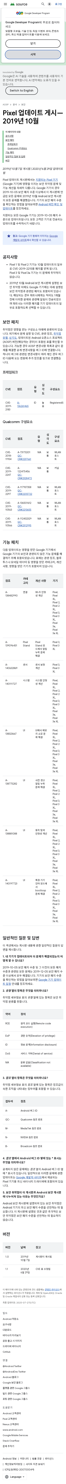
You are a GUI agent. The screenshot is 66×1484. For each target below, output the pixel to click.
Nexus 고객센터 (11, 1424)
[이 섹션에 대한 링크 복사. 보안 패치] (22, 322)
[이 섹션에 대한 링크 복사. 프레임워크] (21, 373)
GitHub (6, 1351)
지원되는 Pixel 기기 (47, 180)
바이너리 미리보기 (12, 1335)
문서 (15, 104)
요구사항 (7, 1324)
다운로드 (7, 1329)
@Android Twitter (12, 1366)
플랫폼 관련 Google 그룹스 (16, 1388)
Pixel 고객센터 (10, 1418)
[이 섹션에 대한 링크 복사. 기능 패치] (22, 543)
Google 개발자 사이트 (29, 1177)
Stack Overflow (11, 1440)
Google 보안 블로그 (13, 1382)
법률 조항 (37, 1458)
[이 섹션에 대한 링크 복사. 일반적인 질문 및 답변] (42, 938)
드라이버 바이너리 (12, 1346)
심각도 (13, 338)
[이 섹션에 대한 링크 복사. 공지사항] (21, 257)
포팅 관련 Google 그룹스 (15, 1399)
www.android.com (13, 1429)
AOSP (5, 104)
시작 (33, 54)
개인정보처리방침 (13, 1464)
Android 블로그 (11, 1377)
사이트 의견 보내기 (35, 1464)
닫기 (33, 43)
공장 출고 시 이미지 (12, 1340)
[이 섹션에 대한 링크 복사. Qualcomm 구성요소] (36, 422)
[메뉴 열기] (5, 4)
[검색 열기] (43, 4)
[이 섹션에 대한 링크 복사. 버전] (13, 1235)
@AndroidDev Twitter (14, 1371)
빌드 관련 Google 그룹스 (15, 1393)
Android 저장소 (11, 1319)
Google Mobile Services (15, 1435)
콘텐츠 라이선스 (52, 1289)
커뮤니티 (24, 1458)
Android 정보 (10, 1458)
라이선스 (49, 1458)
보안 (23, 104)
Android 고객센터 (12, 1413)
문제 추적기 (8, 1446)
